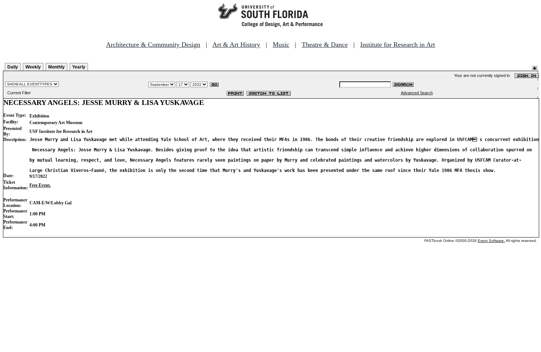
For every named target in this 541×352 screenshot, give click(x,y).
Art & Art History (236, 44)
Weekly (33, 67)
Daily (12, 67)
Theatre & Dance (325, 44)
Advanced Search (417, 93)
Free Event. (40, 185)
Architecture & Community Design (153, 44)
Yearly (78, 67)
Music (281, 44)
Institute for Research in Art (397, 44)
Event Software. (491, 241)
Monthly (56, 67)
